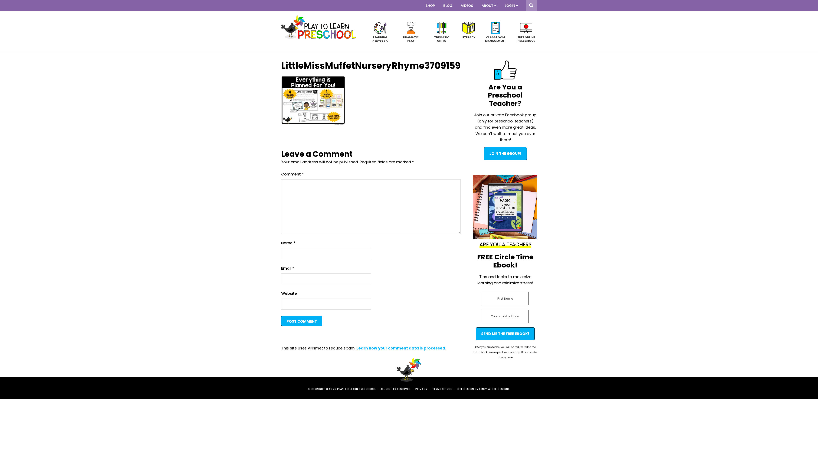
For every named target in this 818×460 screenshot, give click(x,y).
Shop (430, 5)
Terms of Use (442, 389)
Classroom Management (495, 38)
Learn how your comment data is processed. (401, 348)
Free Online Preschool (526, 38)
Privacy (421, 389)
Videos (467, 5)
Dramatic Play (411, 38)
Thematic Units (441, 38)
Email (287, 268)
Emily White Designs (494, 389)
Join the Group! (505, 153)
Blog (447, 5)
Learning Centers (380, 39)
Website (289, 293)
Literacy (468, 37)
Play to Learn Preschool (318, 27)
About (487, 5)
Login (510, 5)
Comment (292, 174)
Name (288, 243)
